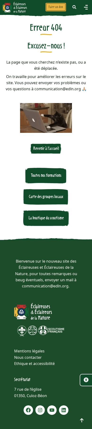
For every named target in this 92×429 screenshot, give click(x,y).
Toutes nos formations (46, 175)
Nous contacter (28, 357)
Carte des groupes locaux (46, 197)
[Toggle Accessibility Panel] (86, 380)
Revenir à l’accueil (46, 149)
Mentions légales (29, 351)
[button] (74, 7)
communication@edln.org (45, 286)
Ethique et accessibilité (34, 363)
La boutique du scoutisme (46, 218)
